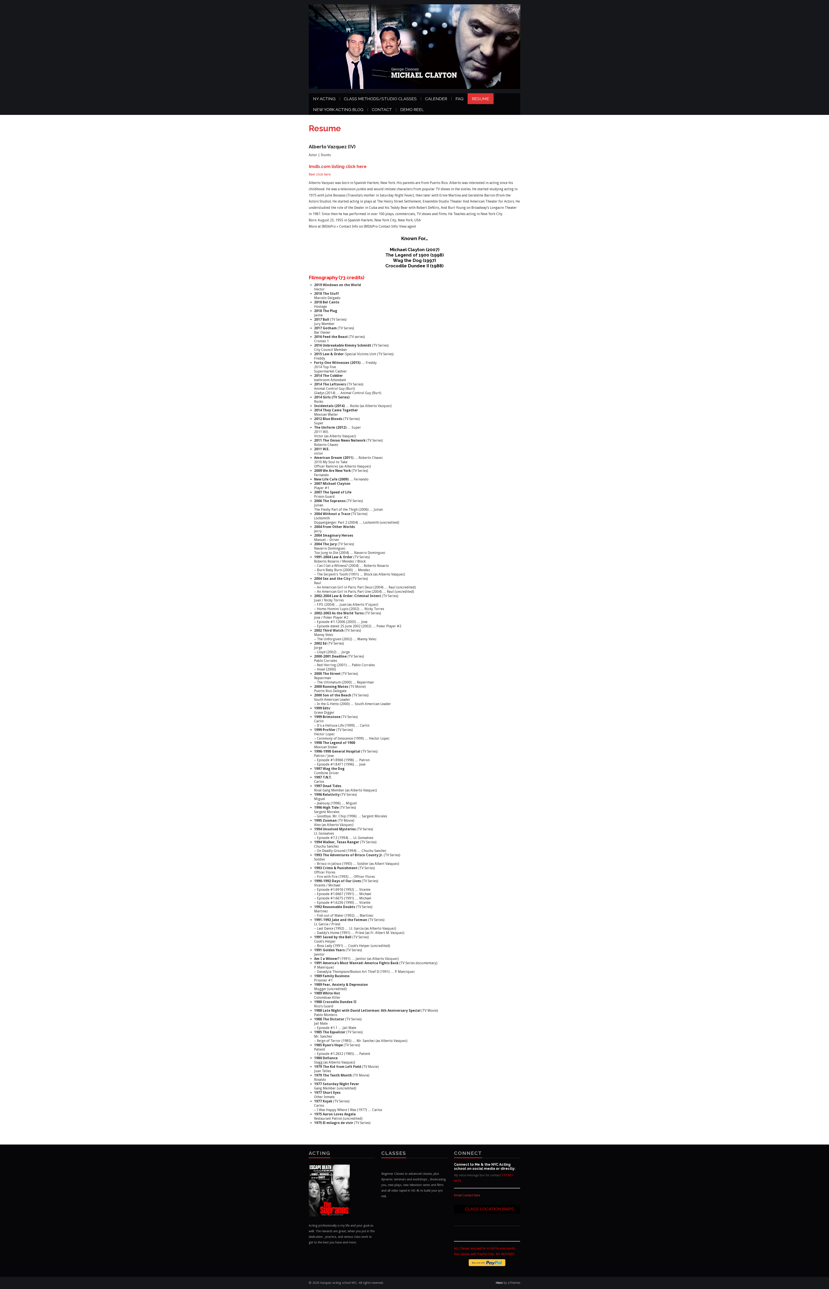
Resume (480, 98)
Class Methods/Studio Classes (380, 98)
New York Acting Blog (338, 109)
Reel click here (320, 174)
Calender (436, 98)
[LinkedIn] (464, 1232)
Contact (382, 109)
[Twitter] (456, 1232)
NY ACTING (324, 98)
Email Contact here (467, 1195)
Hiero (499, 1282)
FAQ (460, 98)
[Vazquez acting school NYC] (414, 46)
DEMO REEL (412, 109)
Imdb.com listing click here (338, 166)
